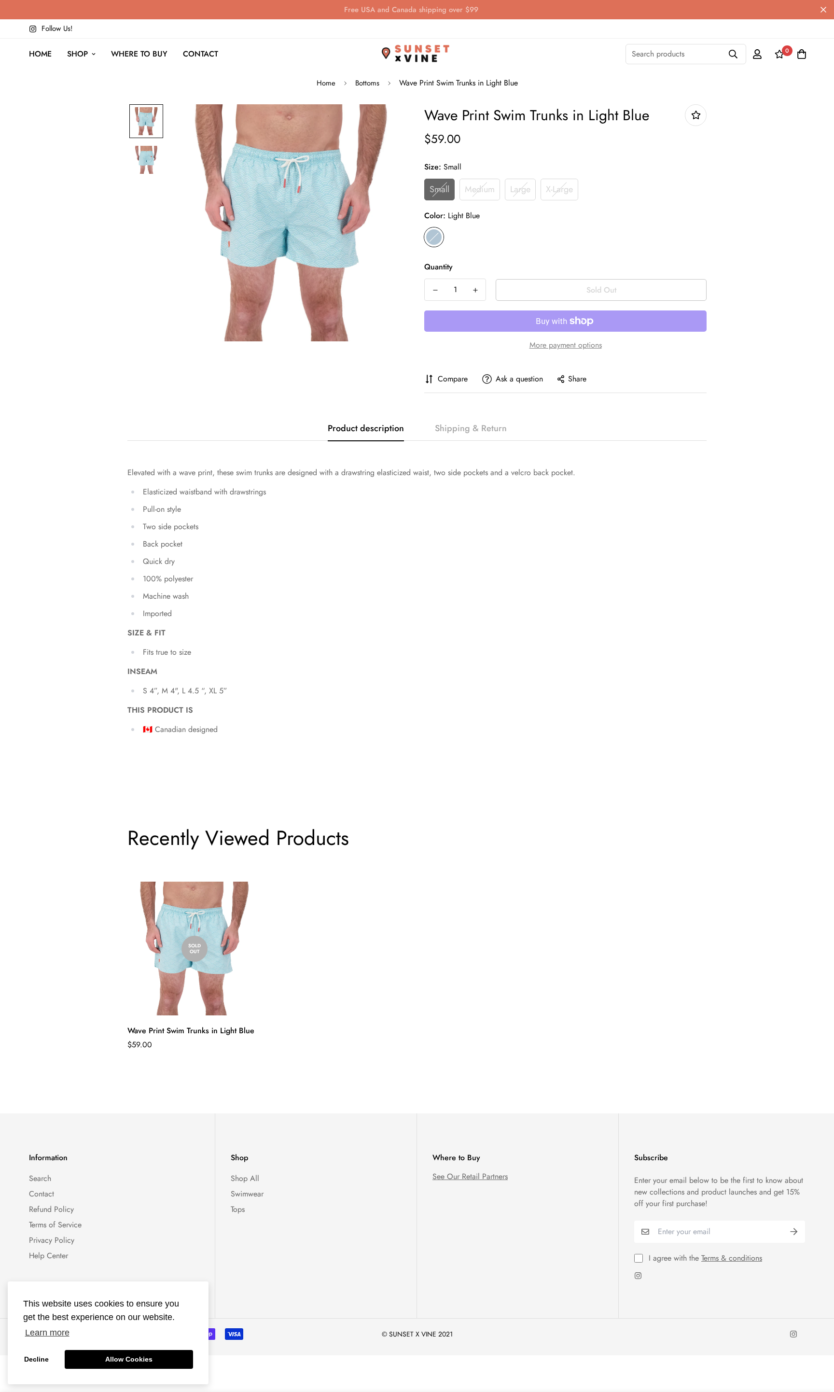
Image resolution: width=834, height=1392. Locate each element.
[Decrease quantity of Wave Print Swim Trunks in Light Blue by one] (435, 290)
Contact (200, 53)
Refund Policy (51, 1209)
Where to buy (139, 53)
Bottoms (367, 83)
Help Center (48, 1255)
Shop (77, 53)
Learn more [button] (47, 1332)
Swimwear (247, 1193)
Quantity (438, 266)
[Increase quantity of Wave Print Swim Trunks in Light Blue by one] (475, 290)
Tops (238, 1209)
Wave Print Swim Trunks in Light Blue (190, 1030)
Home (40, 53)
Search (40, 1178)
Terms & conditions (731, 1258)
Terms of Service (55, 1224)
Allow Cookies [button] (129, 1359)
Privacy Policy (51, 1240)
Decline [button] (36, 1359)
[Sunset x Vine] (417, 54)
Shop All (245, 1178)
